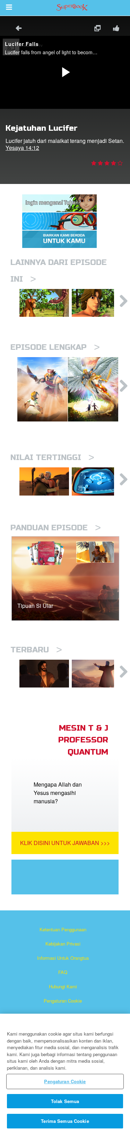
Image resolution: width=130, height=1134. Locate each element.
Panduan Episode (55, 527)
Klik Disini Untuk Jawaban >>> (65, 843)
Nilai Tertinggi (52, 457)
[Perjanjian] (96, 673)
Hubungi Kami (63, 986)
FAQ (62, 972)
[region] (65, 1074)
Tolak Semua (65, 1101)
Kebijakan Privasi (62, 943)
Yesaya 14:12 (22, 148)
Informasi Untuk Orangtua (63, 958)
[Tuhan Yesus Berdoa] (44, 673)
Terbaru (36, 649)
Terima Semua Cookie (65, 1121)
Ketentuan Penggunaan (63, 929)
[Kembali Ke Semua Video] (16, 29)
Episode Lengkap (55, 347)
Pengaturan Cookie (63, 1000)
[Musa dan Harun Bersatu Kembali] (44, 481)
